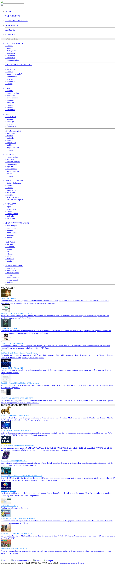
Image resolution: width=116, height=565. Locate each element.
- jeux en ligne (11, 225)
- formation (10, 192)
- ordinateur (10, 133)
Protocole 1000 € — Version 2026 (12, 368)
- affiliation (10, 218)
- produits (9, 48)
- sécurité (9, 150)
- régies (8, 206)
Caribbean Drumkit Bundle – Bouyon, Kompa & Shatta (19, 353)
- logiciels (9, 138)
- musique (9, 235)
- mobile (8, 145)
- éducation (10, 95)
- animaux (9, 100)
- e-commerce (11, 55)
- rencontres (10, 110)
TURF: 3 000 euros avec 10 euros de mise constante (17, 446)
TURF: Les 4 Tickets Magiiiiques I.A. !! (14, 461)
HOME (8, 11)
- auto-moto (10, 268)
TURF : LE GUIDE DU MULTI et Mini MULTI (17, 533)
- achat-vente (10, 117)
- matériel (9, 135)
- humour (9, 230)
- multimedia (10, 143)
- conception (10, 209)
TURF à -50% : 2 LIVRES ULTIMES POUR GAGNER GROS (21, 476)
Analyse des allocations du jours (14, 508)
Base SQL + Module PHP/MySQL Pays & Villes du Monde (20, 383)
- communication (12, 60)
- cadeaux (9, 275)
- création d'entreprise (14, 199)
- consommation (12, 93)
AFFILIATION (11, 25)
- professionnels (11, 280)
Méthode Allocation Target (9, 506)
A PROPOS (10, 30)
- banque (9, 195)
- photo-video (11, 232)
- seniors (8, 83)
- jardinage (9, 121)
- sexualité (17, 74)
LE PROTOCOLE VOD (9, 328)
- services (9, 46)
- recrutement (10, 190)
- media (8, 261)
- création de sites (12, 161)
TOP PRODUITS (12, 16)
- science (9, 256)
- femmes (9, 72)
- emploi (8, 185)
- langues (9, 249)
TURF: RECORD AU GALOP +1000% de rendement (18, 518)
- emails (8, 173)
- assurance (10, 81)
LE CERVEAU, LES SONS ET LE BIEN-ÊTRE (17, 398)
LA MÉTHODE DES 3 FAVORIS (12, 343)
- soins (8, 67)
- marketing (10, 53)
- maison (9, 282)
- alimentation (11, 76)
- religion (9, 254)
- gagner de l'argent (13, 183)
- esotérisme (10, 247)
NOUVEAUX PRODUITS (16, 20)
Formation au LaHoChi (8, 298)
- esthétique (10, 69)
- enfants (9, 91)
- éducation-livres (12, 277)
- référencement (11, 214)
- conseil (8, 211)
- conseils (9, 79)
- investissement (12, 197)
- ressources (10, 57)
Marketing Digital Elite (8, 491)
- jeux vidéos (10, 228)
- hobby (8, 237)
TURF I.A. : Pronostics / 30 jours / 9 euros (15, 415)
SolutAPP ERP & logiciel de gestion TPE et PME (17, 313)
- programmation (12, 147)
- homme (9, 74)
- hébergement (11, 169)
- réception (9, 102)
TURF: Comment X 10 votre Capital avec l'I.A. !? (17, 430)
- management (11, 50)
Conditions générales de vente (72, 563)
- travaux (9, 119)
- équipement (10, 126)
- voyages (9, 107)
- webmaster (10, 159)
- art (7, 251)
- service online (11, 157)
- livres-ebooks (11, 98)
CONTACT (10, 34)
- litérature (9, 258)
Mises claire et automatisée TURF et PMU (14, 548)
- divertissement (12, 273)
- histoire (9, 244)
